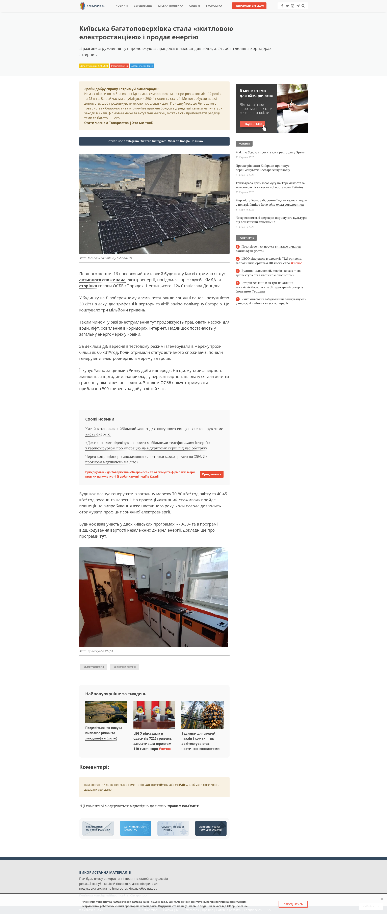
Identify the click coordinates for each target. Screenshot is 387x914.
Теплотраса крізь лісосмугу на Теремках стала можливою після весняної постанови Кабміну (270, 185)
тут (103, 536)
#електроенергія (94, 666)
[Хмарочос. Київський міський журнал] (92, 5)
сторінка (88, 285)
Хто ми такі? (143, 123)
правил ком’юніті (183, 806)
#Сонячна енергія (125, 666)
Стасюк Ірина (146, 65)
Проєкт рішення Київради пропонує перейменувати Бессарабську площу (263, 168)
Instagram (159, 141)
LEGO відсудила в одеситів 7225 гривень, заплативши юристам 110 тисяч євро (269, 261)
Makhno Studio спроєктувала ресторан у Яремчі (271, 152)
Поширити (158, 12)
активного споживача (102, 279)
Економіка (214, 5)
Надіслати (206, 12)
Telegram (132, 141)
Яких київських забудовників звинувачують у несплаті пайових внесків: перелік (271, 301)
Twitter (145, 141)
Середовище (143, 5)
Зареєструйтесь (157, 785)
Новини (121, 5)
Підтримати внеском (249, 5)
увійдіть (181, 785)
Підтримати (232, 12)
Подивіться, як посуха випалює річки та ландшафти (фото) (103, 733)
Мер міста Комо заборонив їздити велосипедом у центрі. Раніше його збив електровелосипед (271, 202)
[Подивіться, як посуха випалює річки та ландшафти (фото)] (106, 712)
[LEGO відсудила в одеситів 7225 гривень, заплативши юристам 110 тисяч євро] (154, 715)
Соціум (194, 5)
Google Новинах (191, 141)
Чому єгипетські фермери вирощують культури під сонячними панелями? (271, 220)
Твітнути (182, 12)
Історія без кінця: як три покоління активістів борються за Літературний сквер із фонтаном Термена (269, 287)
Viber (171, 141)
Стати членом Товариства (106, 123)
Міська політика (170, 5)
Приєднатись (212, 474)
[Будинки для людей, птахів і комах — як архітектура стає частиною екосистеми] (202, 715)
